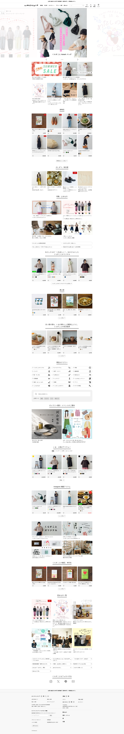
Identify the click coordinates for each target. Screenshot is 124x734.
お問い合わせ (35, 725)
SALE (42, 398)
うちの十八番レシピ (78, 667)
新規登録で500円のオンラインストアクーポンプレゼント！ (44, 713)
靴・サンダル (37, 374)
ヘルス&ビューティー (80, 378)
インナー (36, 371)
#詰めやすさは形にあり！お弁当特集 (71, 246)
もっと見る (61, 317)
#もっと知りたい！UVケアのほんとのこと (42, 246)
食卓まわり (77, 374)
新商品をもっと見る (61, 160)
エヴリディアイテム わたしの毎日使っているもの (41, 659)
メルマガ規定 (34, 722)
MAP (76, 706)
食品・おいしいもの (38, 382)
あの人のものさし (57, 667)
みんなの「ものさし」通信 (39, 667)
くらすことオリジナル (39, 367)
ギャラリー (80, 702)
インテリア (56, 378)
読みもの (65, 712)
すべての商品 (78, 385)
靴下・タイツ (57, 371)
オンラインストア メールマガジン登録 (39, 710)
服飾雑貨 (77, 371)
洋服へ (61, 480)
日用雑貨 (36, 378)
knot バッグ (57, 398)
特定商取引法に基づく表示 (52, 722)
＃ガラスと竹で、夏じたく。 (70, 243)
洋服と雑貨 (80, 699)
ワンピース (47, 398)
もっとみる (61, 355)
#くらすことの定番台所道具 (39, 243)
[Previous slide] (46, 59)
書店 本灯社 (65, 702)
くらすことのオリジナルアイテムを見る (61, 283)
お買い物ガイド (35, 699)
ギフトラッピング (50, 701)
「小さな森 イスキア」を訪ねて (80, 658)
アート (76, 382)
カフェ (64, 699)
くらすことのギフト (58, 385)
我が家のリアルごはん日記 (79, 663)
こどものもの (37, 385)
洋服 (76, 367)
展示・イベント (66, 715)
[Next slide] (77, 59)
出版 (64, 721)
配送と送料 (49, 699)
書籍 (55, 382)
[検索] (83, 5)
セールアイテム (57, 367)
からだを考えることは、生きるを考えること (61, 659)
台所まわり (56, 374)
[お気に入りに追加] (33, 133)
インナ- (51, 398)
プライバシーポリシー (36, 719)
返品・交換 (34, 701)
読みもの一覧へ (36, 671)
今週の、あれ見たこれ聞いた (59, 663)
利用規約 (49, 719)
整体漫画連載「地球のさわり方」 (40, 663)
